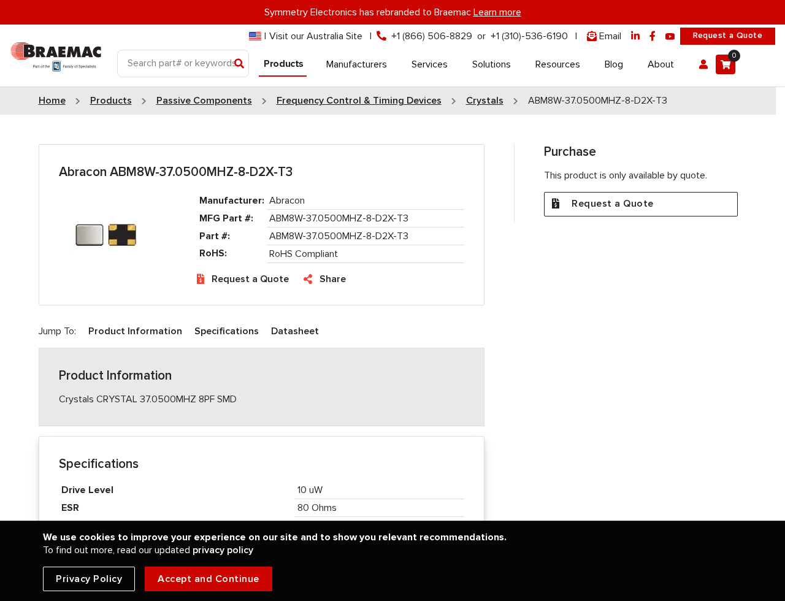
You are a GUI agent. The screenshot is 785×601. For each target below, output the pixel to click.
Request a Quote (727, 35)
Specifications (226, 331)
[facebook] (653, 36)
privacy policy (223, 550)
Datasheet (295, 331)
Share (333, 279)
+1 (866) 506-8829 (431, 36)
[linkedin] (635, 36)
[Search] (239, 64)
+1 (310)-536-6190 (529, 36)
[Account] (703, 64)
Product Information (135, 331)
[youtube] (670, 36)
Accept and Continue (208, 579)
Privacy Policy (89, 579)
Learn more (497, 12)
